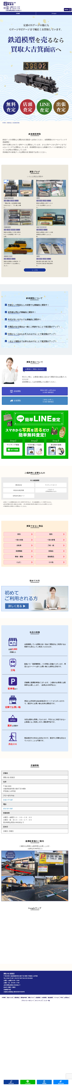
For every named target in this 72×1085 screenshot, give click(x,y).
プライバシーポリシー (27, 1000)
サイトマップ (38, 1000)
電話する (11, 1082)
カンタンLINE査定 (27, 1082)
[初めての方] (34, 598)
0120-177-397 (8, 800)
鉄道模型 (16, 200)
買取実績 (60, 1082)
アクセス (54, 13)
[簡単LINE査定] (34, 434)
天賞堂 (8, 200)
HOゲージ (9, 258)
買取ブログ (31, 997)
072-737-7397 (8, 808)
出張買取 (44, 997)
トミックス (13, 229)
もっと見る (35, 270)
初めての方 (10, 997)
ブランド (12, 200)
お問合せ (66, 997)
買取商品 (16, 997)
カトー (40, 200)
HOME (18, 13)
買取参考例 (24, 997)
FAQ (61, 997)
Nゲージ (44, 200)
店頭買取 (38, 997)
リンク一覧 (47, 1000)
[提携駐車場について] (34, 876)
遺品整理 (50, 997)
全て (5, 200)
